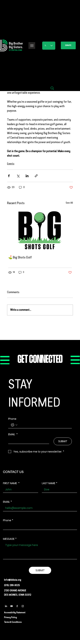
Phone (12, 418)
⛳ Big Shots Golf (20, 257)
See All (69, 203)
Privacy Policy (10, 617)
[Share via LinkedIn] (27, 176)
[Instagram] (23, 606)
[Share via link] (36, 176)
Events (10, 163)
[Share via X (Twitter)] (18, 176)
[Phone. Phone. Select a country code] (14, 425)
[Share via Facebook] (9, 176)
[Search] (52, 88)
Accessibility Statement (14, 613)
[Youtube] (11, 606)
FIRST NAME (11, 483)
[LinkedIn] (6, 606)
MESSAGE (10, 539)
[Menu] (31, 45)
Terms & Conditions (13, 622)
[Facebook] (17, 606)
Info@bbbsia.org (12, 580)
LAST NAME (49, 483)
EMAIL (13, 434)
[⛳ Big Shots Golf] (40, 230)
